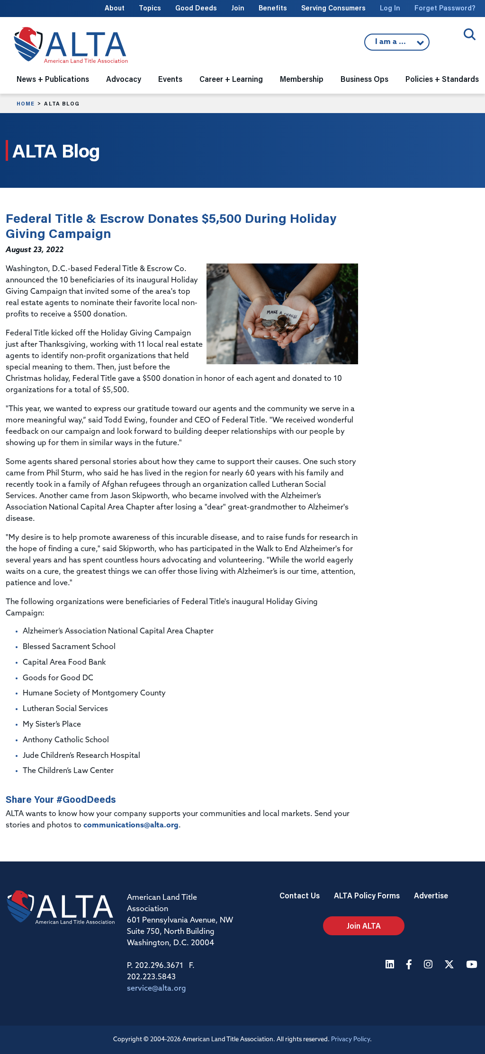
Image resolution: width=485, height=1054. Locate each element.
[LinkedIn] (391, 965)
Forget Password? (445, 7)
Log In (390, 7)
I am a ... (391, 44)
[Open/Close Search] (470, 34)
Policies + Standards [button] (442, 79)
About (115, 7)
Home (26, 103)
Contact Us (299, 895)
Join (237, 7)
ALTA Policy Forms (367, 895)
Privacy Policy (350, 1039)
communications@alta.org (131, 825)
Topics (150, 7)
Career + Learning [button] (231, 79)
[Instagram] (429, 965)
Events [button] (170, 79)
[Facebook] (410, 965)
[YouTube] (472, 965)
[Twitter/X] (450, 965)
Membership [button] (301, 79)
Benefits (273, 7)
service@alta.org (156, 989)
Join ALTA (364, 926)
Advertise (431, 895)
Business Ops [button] (364, 79)
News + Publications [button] (53, 79)
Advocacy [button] (123, 79)
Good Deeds (196, 7)
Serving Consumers (333, 7)
